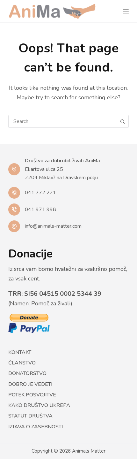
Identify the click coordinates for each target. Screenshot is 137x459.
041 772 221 (40, 192)
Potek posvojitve (32, 395)
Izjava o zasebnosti (35, 427)
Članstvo (22, 363)
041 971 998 (40, 209)
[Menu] (126, 11)
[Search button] (122, 121)
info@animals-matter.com (53, 226)
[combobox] (62, 121)
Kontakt (19, 352)
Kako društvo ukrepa (39, 405)
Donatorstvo (27, 373)
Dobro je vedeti (30, 384)
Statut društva (30, 416)
